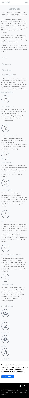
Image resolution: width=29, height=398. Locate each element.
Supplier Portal (5, 359)
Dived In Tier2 (5, 333)
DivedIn (3, 320)
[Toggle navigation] (26, 2)
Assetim (3, 346)
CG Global (5, 2)
